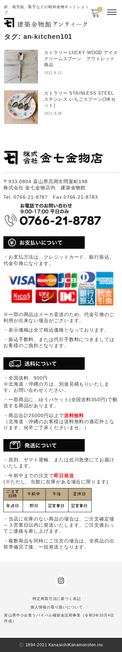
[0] (95, 15)
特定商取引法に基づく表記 (57, 599)
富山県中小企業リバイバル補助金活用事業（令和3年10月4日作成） (59, 618)
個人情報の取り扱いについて (56, 607)
